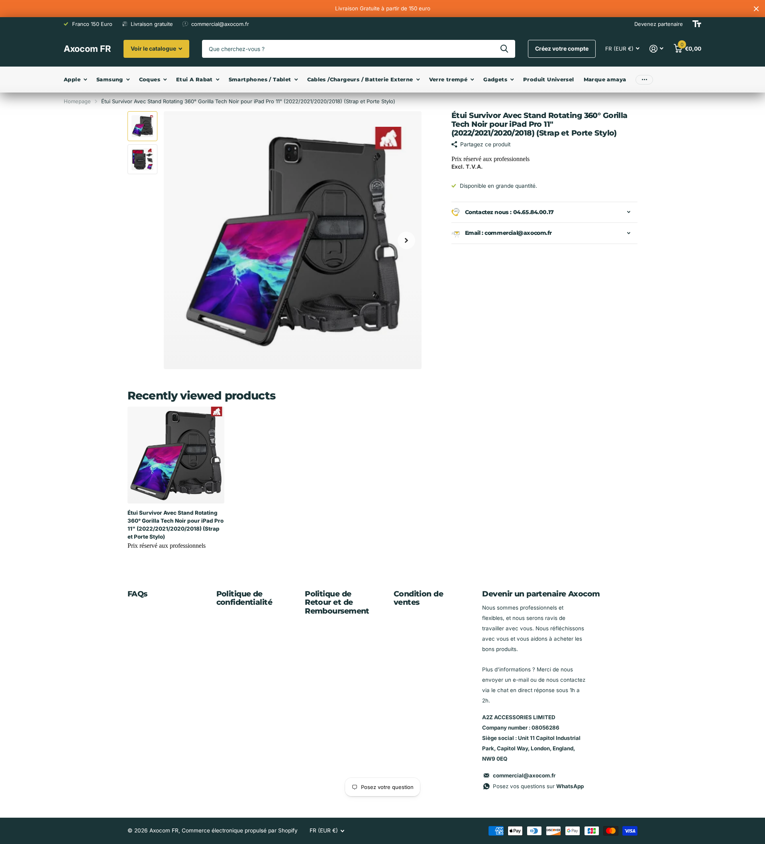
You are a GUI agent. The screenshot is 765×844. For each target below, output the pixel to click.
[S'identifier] (656, 49)
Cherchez (504, 49)
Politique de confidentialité (244, 598)
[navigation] (142, 126)
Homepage (77, 101)
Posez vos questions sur (538, 786)
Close (756, 8)
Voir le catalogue (154, 48)
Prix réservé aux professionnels (490, 158)
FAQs (137, 593)
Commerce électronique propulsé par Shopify (240, 830)
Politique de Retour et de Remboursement (337, 602)
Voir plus (644, 79)
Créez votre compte (561, 48)
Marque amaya (605, 79)
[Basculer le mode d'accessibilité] (696, 24)
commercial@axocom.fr (524, 775)
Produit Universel (548, 79)
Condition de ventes (418, 598)
